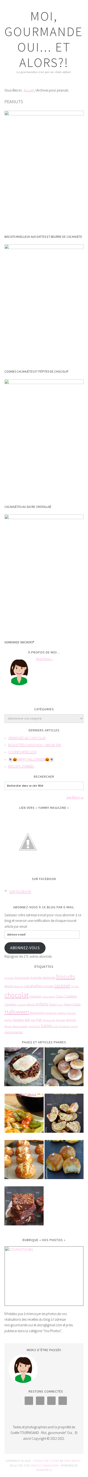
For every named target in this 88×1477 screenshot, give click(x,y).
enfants (42, 1004)
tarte (55, 1026)
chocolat (16, 995)
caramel (62, 985)
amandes (9, 977)
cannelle (48, 986)
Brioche (8, 986)
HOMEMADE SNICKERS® (19, 642)
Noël (27, 1020)
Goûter (76, 1004)
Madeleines (51, 1013)
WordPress (44, 1470)
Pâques (8, 1026)
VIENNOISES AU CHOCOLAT (27, 738)
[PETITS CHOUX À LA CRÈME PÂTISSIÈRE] (64, 1162)
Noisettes (18, 1020)
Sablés (46, 1025)
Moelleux (62, 1013)
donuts (31, 1004)
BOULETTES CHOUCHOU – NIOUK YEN (34, 745)
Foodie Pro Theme (46, 1460)
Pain (39, 1019)
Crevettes (10, 1004)
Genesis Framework (44, 1465)
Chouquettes (48, 996)
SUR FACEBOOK (44, 879)
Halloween (16, 1011)
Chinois (75, 986)
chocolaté (35, 996)
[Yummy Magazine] (27, 868)
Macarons (37, 1012)
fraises (53, 1004)
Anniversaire (22, 978)
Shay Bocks (72, 1460)
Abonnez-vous (25, 947)
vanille (74, 1026)
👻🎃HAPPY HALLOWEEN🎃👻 (31, 759)
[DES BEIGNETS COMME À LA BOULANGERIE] (64, 1070)
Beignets (49, 977)
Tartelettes (64, 1026)
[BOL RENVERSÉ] (24, 1070)
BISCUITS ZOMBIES (21, 766)
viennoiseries (13, 1032)
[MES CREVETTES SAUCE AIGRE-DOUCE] (24, 1116)
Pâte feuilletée (19, 1026)
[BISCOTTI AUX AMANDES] (64, 1116)
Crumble (21, 1004)
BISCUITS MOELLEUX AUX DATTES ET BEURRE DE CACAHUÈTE (43, 237)
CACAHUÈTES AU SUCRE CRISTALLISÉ (27, 507)
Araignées (36, 978)
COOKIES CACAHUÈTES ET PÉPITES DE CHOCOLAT (36, 372)
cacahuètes (33, 985)
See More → (75, 797)
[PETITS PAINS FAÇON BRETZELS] (24, 1162)
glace (68, 1004)
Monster (71, 1013)
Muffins (8, 1020)
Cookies (70, 996)
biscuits (65, 976)
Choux (60, 996)
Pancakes (60, 1020)
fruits (60, 1004)
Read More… (45, 659)
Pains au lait (49, 1020)
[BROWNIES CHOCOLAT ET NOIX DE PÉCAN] (24, 1209)
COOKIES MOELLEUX (22, 752)
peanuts (71, 1020)
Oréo (33, 1020)
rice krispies (34, 1026)
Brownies (18, 986)
